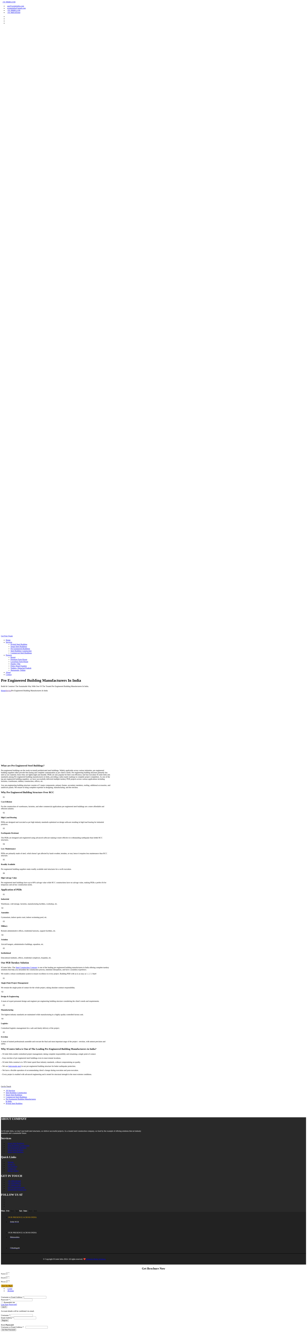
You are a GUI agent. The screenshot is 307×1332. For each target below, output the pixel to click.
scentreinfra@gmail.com (16, 8)
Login (9, 1289)
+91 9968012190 (8, 2)
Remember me (9, 1302)
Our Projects (12, 1166)
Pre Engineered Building (17, 1148)
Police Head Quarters (19, 666)
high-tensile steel (14, 1066)
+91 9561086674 (14, 1183)
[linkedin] (6, 19)
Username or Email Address (12, 1297)
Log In (4, 1307)
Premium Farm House (19, 659)
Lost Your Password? (9, 1304)
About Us (11, 1164)
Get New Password (8, 1330)
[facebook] (6, 17)
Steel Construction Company (27, 967)
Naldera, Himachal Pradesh (21, 668)
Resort (13, 657)
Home (8, 640)
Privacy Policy (13, 1171)
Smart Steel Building (15, 1150)
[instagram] (6, 21)
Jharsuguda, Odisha (18, 670)
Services (9, 642)
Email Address (7, 1318)
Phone (3, 1282)
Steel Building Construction (21, 651)
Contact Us (12, 1169)
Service (8, 691)
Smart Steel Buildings (19, 647)
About (8, 672)
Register (10, 1291)
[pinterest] (6, 23)
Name (3, 1274)
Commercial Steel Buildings (21, 653)
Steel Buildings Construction (18, 1146)
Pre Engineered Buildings (20, 649)
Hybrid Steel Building (19, 644)
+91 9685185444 (13, 13)
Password (5, 1300)
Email (3, 1278)
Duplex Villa (15, 664)
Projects (9, 655)
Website (11, 1162)
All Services (10, 1091)
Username (5, 1315)
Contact (9, 675)
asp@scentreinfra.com (15, 6)
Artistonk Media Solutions (96, 1259)
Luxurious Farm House (19, 662)
